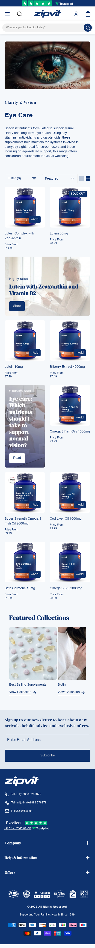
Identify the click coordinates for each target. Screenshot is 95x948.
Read (17, 457)
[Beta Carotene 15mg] (25, 562)
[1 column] (81, 178)
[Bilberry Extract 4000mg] (70, 340)
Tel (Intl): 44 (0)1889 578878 (29, 802)
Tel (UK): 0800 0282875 (26, 794)
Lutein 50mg (59, 233)
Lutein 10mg (14, 366)
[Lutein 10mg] (25, 340)
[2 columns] (88, 178)
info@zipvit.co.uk (21, 811)
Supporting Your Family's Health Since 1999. (47, 914)
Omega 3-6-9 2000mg (66, 588)
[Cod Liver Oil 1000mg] (70, 492)
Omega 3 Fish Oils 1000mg (70, 431)
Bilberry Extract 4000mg (67, 366)
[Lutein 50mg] (70, 207)
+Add (36, 220)
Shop (17, 306)
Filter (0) (15, 178)
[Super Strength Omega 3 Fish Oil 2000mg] (25, 492)
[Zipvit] (47, 14)
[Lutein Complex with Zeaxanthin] (25, 207)
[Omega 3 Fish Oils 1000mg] (70, 405)
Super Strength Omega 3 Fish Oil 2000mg (23, 521)
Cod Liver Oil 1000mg (66, 518)
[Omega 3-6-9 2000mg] (70, 562)
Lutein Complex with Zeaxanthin (19, 236)
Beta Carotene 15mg (20, 588)
